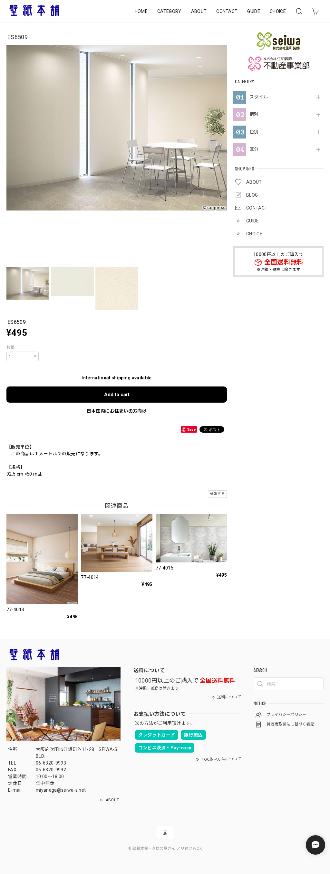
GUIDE (253, 11)
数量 (10, 347)
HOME (141, 11)
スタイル (258, 96)
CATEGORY (169, 11)
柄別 (254, 114)
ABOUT (199, 11)
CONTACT (227, 11)
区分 (254, 149)
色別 (254, 131)
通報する (217, 494)
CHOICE (278, 11)
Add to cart (117, 394)
